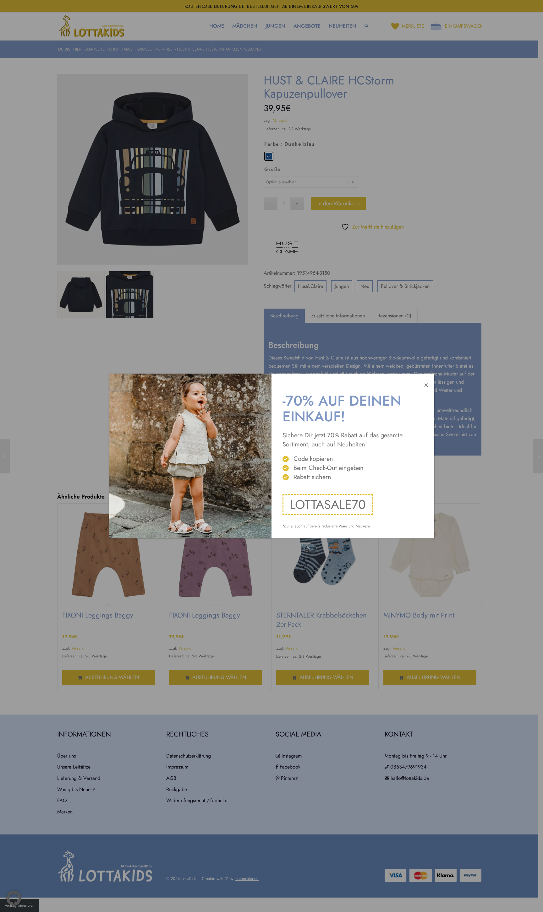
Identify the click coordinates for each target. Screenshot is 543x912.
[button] (14, 898)
